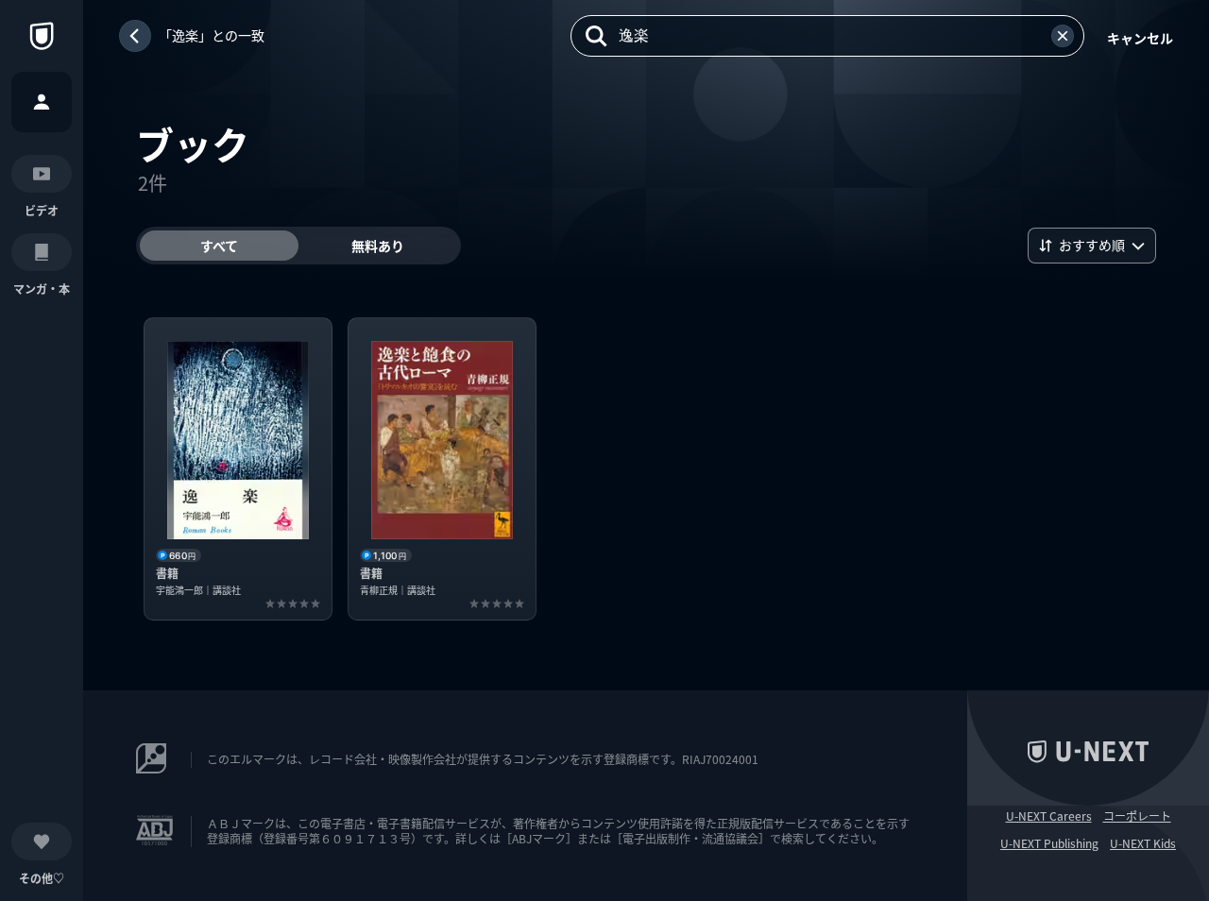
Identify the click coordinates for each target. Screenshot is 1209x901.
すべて (219, 245)
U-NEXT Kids (1143, 843)
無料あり (377, 245)
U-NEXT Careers (1049, 816)
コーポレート (1137, 816)
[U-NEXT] (41, 36)
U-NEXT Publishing (1049, 843)
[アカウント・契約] (41, 102)
